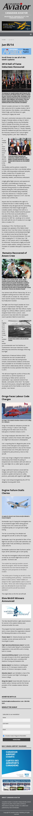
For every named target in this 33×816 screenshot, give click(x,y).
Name (4, 717)
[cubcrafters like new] (16, 29)
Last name (5, 723)
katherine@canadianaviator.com (13, 701)
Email (4, 729)
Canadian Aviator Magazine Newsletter (15, 736)
